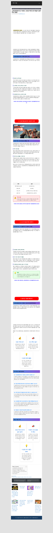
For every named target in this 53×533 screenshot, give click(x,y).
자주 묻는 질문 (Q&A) (16, 472)
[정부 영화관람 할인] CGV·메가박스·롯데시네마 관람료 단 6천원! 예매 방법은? (19, 480)
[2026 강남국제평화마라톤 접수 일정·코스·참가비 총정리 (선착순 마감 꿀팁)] (15, 503)
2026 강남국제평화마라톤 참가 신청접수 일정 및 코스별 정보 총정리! (23, 503)
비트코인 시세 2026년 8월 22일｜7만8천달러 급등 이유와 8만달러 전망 (15, 494)
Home (13, 8)
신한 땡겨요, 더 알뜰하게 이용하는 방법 (19, 470)
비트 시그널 (15, 2)
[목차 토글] (26, 466)
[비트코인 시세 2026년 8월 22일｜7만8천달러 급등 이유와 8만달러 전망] (15, 489)
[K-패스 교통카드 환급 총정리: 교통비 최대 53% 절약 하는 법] (30, 489)
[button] (39, 3)
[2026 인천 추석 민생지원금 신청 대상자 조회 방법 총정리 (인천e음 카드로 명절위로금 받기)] (38, 503)
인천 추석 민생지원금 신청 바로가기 (30, 502)
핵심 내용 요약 (15, 473)
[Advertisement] (26, 23)
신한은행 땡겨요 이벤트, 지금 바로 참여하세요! (20, 471)
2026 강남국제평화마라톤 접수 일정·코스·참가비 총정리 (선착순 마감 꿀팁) (15, 508)
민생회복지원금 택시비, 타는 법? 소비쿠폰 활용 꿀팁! (32, 480)
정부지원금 (17, 8)
